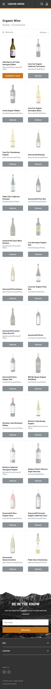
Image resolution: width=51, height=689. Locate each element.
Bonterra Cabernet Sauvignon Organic (10, 468)
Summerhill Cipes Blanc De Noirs (12, 241)
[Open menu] (3, 4)
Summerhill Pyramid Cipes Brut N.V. (10, 332)
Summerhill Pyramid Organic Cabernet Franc (37, 514)
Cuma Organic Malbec (11, 110)
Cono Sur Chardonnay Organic (11, 153)
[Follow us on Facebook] (4, 672)
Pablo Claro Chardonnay (37, 560)
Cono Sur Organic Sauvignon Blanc (35, 109)
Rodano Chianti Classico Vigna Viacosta (38, 470)
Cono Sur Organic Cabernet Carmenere (36, 65)
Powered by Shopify (9, 684)
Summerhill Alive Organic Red (9, 378)
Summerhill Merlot (35, 335)
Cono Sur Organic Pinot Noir (37, 288)
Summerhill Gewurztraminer (9, 558)
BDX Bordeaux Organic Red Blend (37, 378)
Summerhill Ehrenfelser (12, 289)
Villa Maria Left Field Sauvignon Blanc (10, 63)
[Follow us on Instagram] (9, 672)
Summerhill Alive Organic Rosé (9, 514)
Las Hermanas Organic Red (37, 243)
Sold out (38, 76)
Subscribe (25, 630)
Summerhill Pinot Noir (37, 199)
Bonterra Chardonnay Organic (36, 422)
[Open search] (42, 4)
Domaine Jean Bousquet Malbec (12, 424)
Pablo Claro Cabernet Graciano (11, 197)
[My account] (47, 4)
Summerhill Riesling (36, 154)
